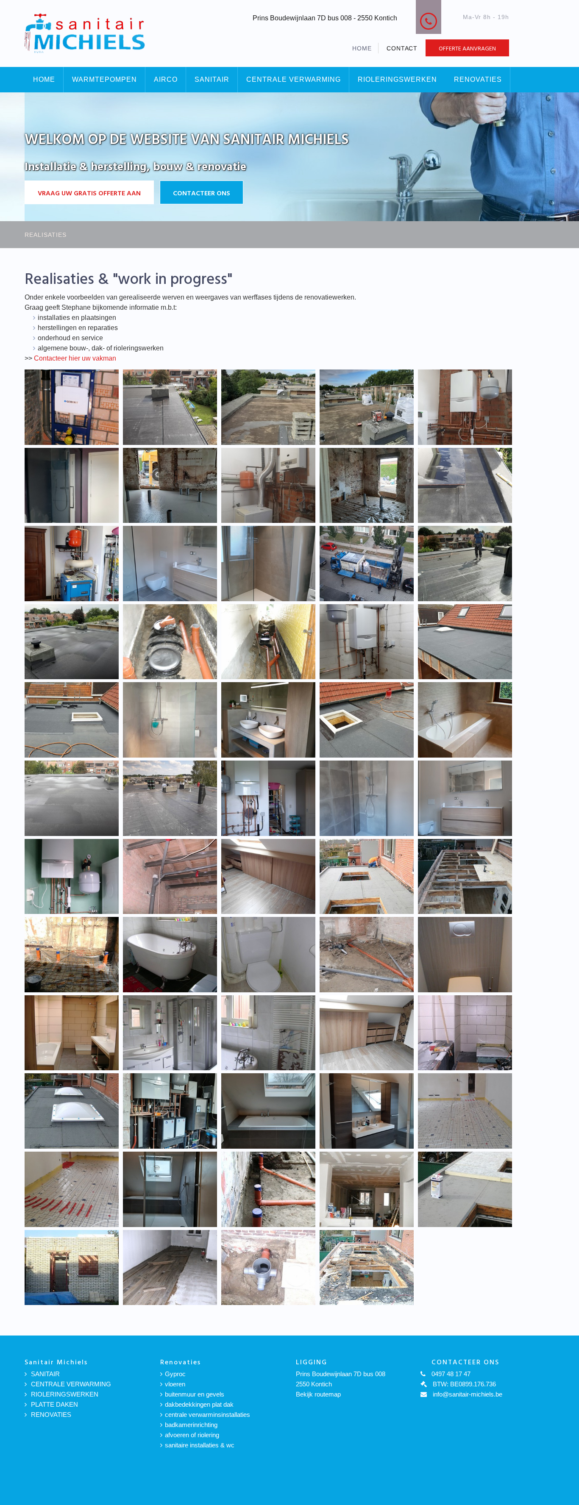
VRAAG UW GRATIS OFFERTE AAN (89, 193)
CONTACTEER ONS (201, 193)
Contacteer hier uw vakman (75, 358)
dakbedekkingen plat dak (199, 1404)
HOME (362, 48)
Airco (166, 79)
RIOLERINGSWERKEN (397, 79)
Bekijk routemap (318, 1394)
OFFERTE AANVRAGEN (467, 48)
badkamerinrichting (191, 1424)
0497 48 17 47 (475, 27)
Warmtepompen (104, 79)
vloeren (175, 1384)
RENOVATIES (478, 79)
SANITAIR (212, 79)
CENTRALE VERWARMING (293, 79)
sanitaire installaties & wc (199, 1445)
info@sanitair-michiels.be (359, 27)
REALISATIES (46, 234)
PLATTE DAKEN (54, 1404)
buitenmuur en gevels (194, 1394)
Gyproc (175, 1373)
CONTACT (402, 48)
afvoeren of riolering (192, 1434)
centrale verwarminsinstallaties (207, 1414)
